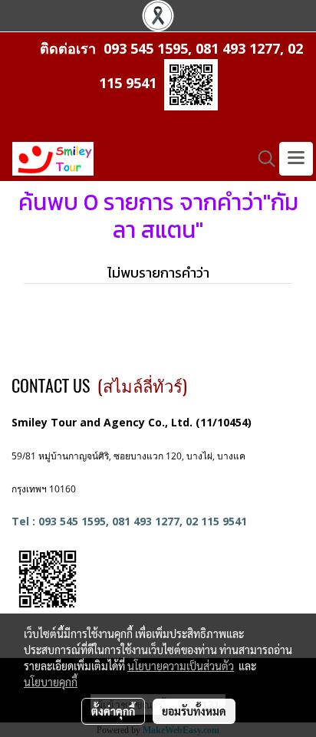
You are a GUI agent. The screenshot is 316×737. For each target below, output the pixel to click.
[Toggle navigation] (296, 159)
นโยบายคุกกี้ (50, 682)
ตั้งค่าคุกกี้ (113, 711)
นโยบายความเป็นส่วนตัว (180, 666)
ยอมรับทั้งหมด (194, 711)
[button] (261, 158)
